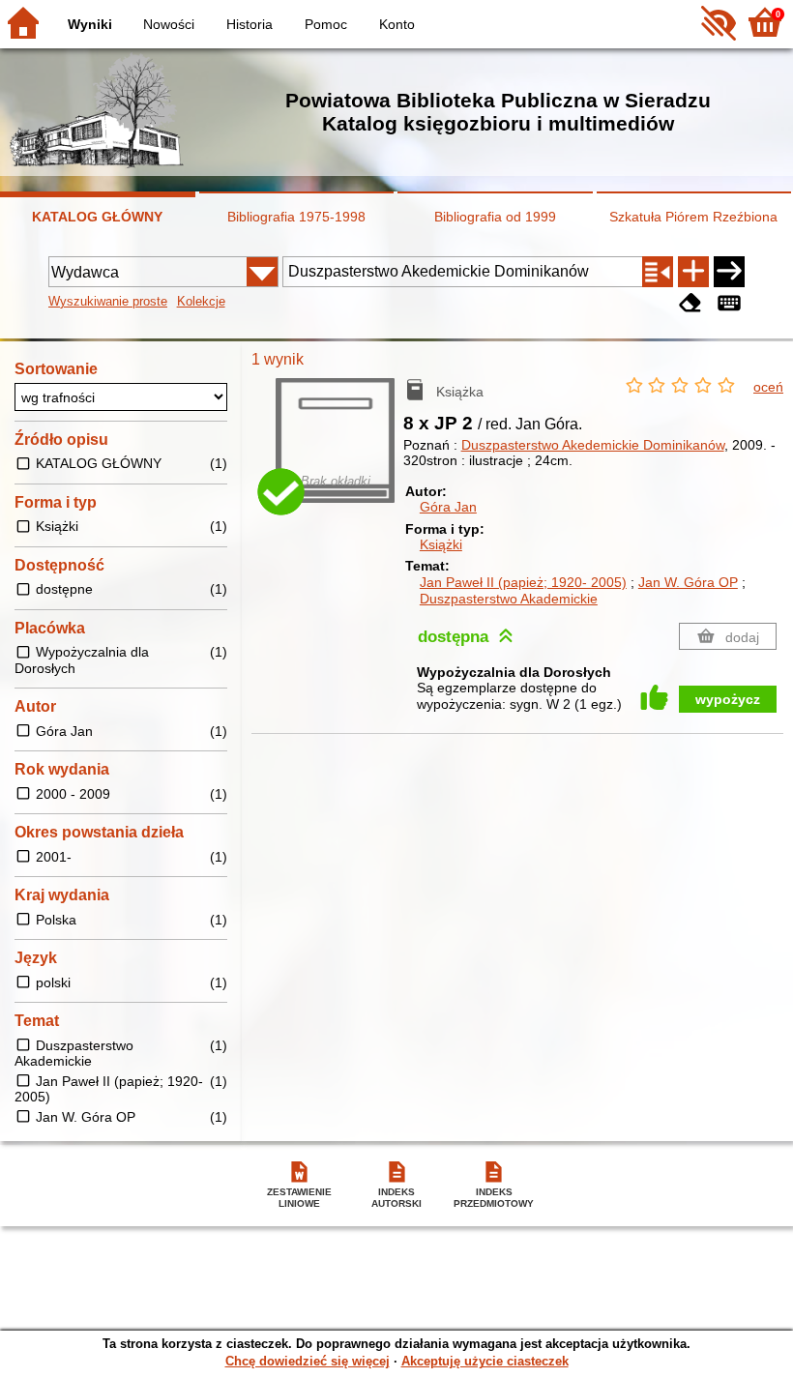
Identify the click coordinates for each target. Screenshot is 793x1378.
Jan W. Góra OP (688, 582)
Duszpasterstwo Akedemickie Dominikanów (592, 445)
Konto (397, 24)
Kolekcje (201, 301)
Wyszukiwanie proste (107, 301)
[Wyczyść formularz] (690, 303)
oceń (768, 387)
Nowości (168, 24)
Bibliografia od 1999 (495, 216)
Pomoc (326, 24)
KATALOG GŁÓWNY (97, 216)
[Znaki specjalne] (729, 303)
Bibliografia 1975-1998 (296, 216)
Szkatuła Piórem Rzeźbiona (693, 216)
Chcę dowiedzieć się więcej (307, 1361)
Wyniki (90, 24)
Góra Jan (448, 506)
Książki (441, 544)
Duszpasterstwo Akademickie (509, 598)
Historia (249, 24)
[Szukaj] (729, 271)
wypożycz (727, 699)
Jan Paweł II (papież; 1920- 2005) (523, 582)
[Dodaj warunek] (693, 271)
